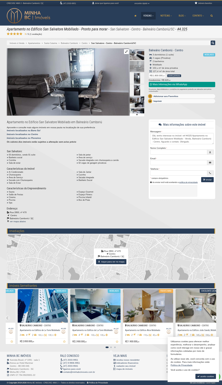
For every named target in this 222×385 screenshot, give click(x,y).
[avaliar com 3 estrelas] (14, 33)
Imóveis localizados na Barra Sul (23, 130)
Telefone (154, 169)
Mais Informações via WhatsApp (169, 84)
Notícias (165, 15)
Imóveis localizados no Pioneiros (24, 138)
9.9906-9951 (71, 363)
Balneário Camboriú (160, 50)
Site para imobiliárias (197, 383)
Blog (181, 15)
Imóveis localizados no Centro (22, 134)
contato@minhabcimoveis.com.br (79, 372)
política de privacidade (188, 182)
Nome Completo (158, 148)
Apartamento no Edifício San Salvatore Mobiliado (43, 29)
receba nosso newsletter (128, 360)
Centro (179, 50)
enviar (209, 179)
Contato (197, 15)
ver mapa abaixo (18, 221)
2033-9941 (70, 366)
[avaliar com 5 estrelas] (20, 33)
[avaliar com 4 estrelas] (17, 33)
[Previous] (7, 318)
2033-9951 (69, 3)
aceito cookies (207, 376)
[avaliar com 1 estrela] (8, 33)
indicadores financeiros (127, 363)
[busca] (211, 16)
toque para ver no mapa (112, 261)
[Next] (214, 318)
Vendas (147, 15)
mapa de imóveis (124, 369)
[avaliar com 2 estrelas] (11, 33)
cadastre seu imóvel (125, 366)
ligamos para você (72, 369)
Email (153, 158)
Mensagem (155, 131)
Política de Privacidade (98, 383)
